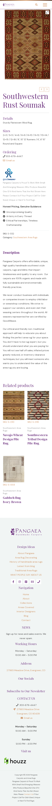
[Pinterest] (26, 581)
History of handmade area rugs (26, 561)
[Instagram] (19, 581)
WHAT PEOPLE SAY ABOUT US (26, 574)
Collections (26, 602)
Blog (26, 615)
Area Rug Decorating (26, 557)
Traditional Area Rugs (26, 570)
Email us (10, 160)
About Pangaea (26, 553)
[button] (36, 5)
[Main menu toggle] (45, 5)
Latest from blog (26, 566)
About (26, 598)
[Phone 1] (38, 581)
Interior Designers (26, 611)
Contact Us (28, 794)
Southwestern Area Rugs (25, 237)
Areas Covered (26, 607)
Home (26, 594)
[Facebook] (13, 581)
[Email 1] (32, 581)
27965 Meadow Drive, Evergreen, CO (26, 670)
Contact (26, 620)
